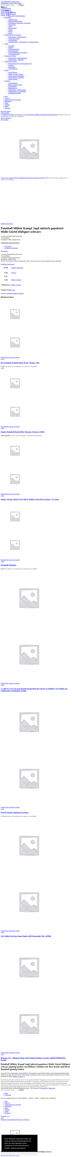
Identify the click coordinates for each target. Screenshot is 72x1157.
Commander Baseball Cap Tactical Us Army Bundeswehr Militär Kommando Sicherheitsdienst (29, 114)
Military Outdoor (16, 280)
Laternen (11, 65)
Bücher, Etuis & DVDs (15, 85)
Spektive (10, 47)
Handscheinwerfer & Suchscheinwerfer (20, 63)
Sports (13, 290)
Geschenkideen (12, 83)
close (2, 1118)
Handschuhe (12, 25)
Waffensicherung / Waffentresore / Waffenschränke (23, 42)
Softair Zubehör (13, 79)
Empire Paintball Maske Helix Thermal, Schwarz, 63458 (22, 432)
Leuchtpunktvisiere (14, 54)
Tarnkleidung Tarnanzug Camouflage (19, 23)
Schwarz (13, 273)
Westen (10, 31)
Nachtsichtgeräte (13, 51)
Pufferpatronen (12, 88)
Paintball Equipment (7, 223)
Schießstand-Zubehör (14, 93)
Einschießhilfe (12, 86)
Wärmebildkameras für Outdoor (17, 52)
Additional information (11, 248)
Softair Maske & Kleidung (16, 77)
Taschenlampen (12, 68)
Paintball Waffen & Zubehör (15, 293)
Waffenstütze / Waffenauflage (17, 90)
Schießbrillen (12, 12)
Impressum (52, 1088)
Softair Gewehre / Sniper (15, 74)
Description (7, 246)
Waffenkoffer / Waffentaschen (17, 37)
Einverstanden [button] (19, 1153)
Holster (10, 30)
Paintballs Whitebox (8, 565)
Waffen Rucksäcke (13, 38)
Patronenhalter (12, 28)
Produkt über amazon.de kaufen (10, 243)
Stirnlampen (11, 67)
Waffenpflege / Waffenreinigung (17, 58)
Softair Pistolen (12, 72)
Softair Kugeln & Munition (16, 76)
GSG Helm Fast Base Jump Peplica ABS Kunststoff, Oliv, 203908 (26, 936)
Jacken (10, 33)
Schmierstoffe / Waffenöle (16, 60)
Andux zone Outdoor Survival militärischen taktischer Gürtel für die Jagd (22, 178)
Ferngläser (11, 46)
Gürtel (10, 26)
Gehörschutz (12, 14)
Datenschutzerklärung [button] (18, 1148)
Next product (5, 120)
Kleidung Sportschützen (15, 21)
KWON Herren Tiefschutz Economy (15, 813)
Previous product (6, 111)
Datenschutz (44, 1088)
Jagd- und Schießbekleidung (16, 16)
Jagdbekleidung (13, 19)
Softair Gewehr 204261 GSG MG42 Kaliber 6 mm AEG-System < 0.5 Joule (30, 499)
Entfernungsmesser (14, 49)
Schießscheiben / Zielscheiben (17, 91)
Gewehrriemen (12, 40)
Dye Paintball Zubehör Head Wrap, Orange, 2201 (20, 363)
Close (2, 359)
